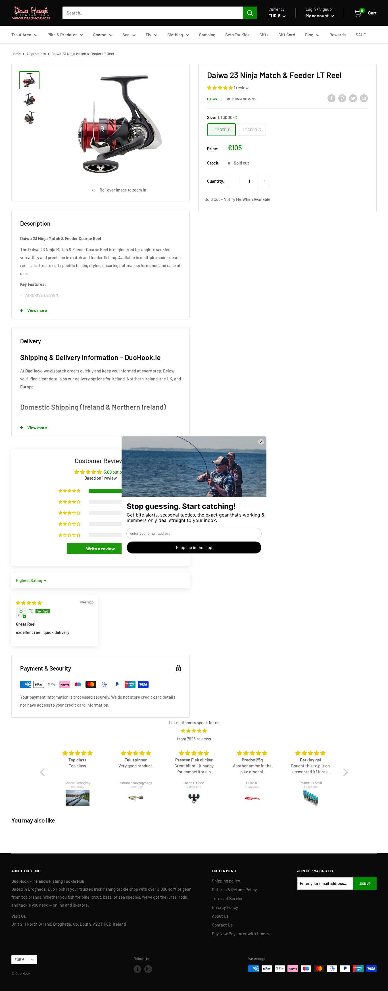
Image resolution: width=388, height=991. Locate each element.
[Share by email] (364, 98)
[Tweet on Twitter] (353, 98)
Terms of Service (227, 898)
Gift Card (286, 34)
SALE (361, 34)
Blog (309, 34)
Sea (126, 34)
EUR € (19, 959)
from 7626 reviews (194, 738)
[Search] (250, 13)
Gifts (263, 34)
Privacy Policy (225, 907)
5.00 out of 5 (115, 471)
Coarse (99, 34)
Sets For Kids (237, 34)
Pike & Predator (62, 34)
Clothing (175, 34)
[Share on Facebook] (331, 98)
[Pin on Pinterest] (342, 98)
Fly (148, 34)
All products (36, 53)
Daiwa (212, 99)
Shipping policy (226, 880)
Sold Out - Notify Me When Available (237, 199)
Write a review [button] (100, 548)
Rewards (337, 34)
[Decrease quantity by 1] (234, 181)
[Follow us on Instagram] (148, 969)
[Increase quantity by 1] (264, 181)
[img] (29, 602)
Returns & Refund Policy (234, 889)
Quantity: (215, 181)
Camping (207, 34)
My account (317, 15)
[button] (220, 87)
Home (16, 53)
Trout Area (21, 34)
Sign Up (365, 883)
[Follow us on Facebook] (137, 969)
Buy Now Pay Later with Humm (240, 933)
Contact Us (222, 924)
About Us (220, 916)
